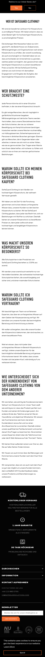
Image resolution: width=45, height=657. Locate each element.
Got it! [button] (22, 653)
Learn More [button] (9, 646)
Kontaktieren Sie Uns (12, 588)
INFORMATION (10, 575)
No (30, 8)
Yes (16, 8)
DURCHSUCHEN (10, 568)
